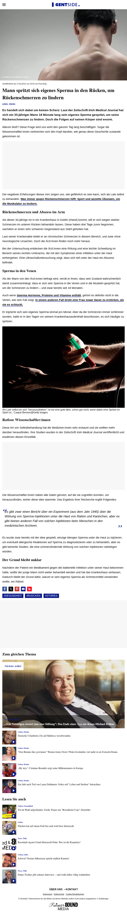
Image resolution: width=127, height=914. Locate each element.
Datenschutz (59, 894)
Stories (12, 104)
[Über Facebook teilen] (4, 589)
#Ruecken (33, 595)
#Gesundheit (13, 595)
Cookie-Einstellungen (75, 894)
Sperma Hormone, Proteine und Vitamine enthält (49, 295)
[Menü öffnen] (4, 4)
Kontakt (72, 889)
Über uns (56, 889)
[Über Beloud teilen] (29, 589)
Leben (5, 104)
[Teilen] (17, 589)
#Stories (51, 595)
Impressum (47, 894)
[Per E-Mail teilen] (23, 589)
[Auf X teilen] (11, 589)
